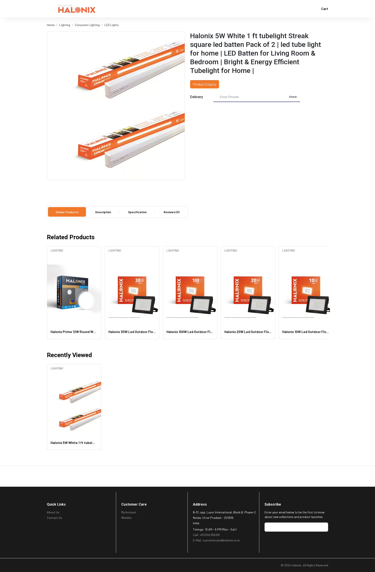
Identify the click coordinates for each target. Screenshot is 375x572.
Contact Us (54, 517)
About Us (53, 512)
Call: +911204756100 (206, 535)
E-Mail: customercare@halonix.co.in (216, 540)
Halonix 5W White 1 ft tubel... (73, 442)
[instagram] (69, 564)
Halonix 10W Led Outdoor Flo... (305, 332)
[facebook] (49, 564)
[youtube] (62, 564)
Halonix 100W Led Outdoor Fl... (189, 332)
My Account (128, 512)
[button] (50, 8)
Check (293, 96)
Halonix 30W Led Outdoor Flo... (132, 332)
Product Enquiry (204, 84)
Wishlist (126, 517)
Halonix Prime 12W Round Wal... (74, 332)
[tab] (67, 212)
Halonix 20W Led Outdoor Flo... (247, 332)
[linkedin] (55, 564)
